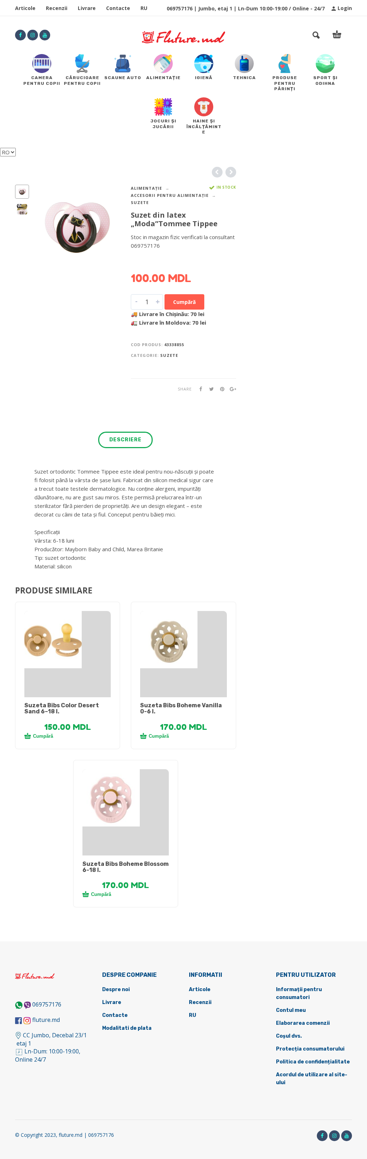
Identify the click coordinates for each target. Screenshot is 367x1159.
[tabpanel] (67, 639)
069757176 (46, 1004)
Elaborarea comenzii (303, 1023)
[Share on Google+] (230, 389)
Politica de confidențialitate (313, 1062)
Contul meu (291, 1010)
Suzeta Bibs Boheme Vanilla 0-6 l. (181, 708)
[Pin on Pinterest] (220, 389)
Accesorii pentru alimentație (170, 195)
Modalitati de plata (127, 1028)
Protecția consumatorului (310, 1049)
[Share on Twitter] (209, 389)
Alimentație (146, 188)
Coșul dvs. (289, 1036)
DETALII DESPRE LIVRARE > (166, 259)
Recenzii (56, 8)
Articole (25, 8)
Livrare (87, 8)
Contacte (118, 8)
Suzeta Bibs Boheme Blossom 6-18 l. (125, 866)
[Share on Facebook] (198, 389)
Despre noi (116, 989)
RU (143, 8)
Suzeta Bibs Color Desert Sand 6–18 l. (61, 708)
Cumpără (184, 302)
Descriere (125, 440)
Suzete (140, 202)
